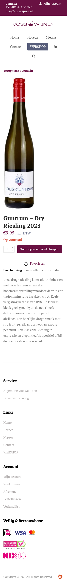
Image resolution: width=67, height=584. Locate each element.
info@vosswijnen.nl (19, 11)
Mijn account (12, 477)
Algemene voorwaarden (20, 390)
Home (7, 422)
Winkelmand (12, 484)
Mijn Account (52, 3)
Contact (8, 445)
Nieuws (8, 437)
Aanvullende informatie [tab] (43, 270)
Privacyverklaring (16, 398)
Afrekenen (10, 491)
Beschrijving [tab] (12, 270)
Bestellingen (12, 499)
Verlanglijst (11, 506)
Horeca (8, 430)
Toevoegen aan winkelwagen (39, 249)
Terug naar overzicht (18, 70)
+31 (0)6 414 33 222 (19, 7)
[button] (55, 46)
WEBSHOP (10, 452)
